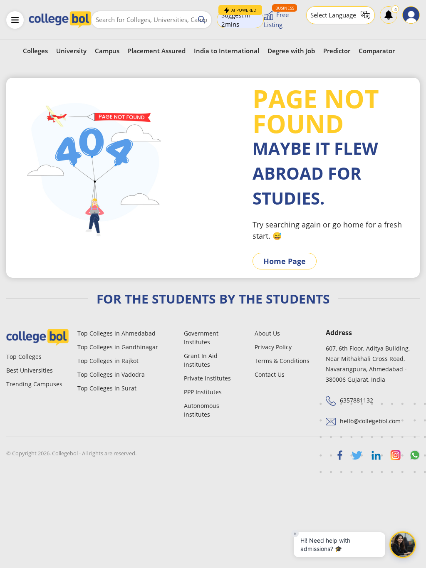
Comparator (377, 51)
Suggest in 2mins (238, 19)
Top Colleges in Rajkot (108, 361)
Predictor (336, 51)
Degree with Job (291, 51)
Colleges (35, 51)
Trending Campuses (34, 384)
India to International (226, 51)
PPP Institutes (203, 392)
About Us (267, 333)
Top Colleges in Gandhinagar (117, 347)
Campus (107, 51)
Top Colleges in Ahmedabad (116, 333)
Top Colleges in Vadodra (111, 374)
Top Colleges (24, 357)
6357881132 (356, 400)
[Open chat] (402, 544)
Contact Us (270, 374)
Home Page (284, 261)
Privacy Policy (273, 347)
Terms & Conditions (282, 361)
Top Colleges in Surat (106, 388)
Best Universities (29, 370)
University (71, 51)
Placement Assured (157, 51)
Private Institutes (207, 378)
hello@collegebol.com (370, 421)
